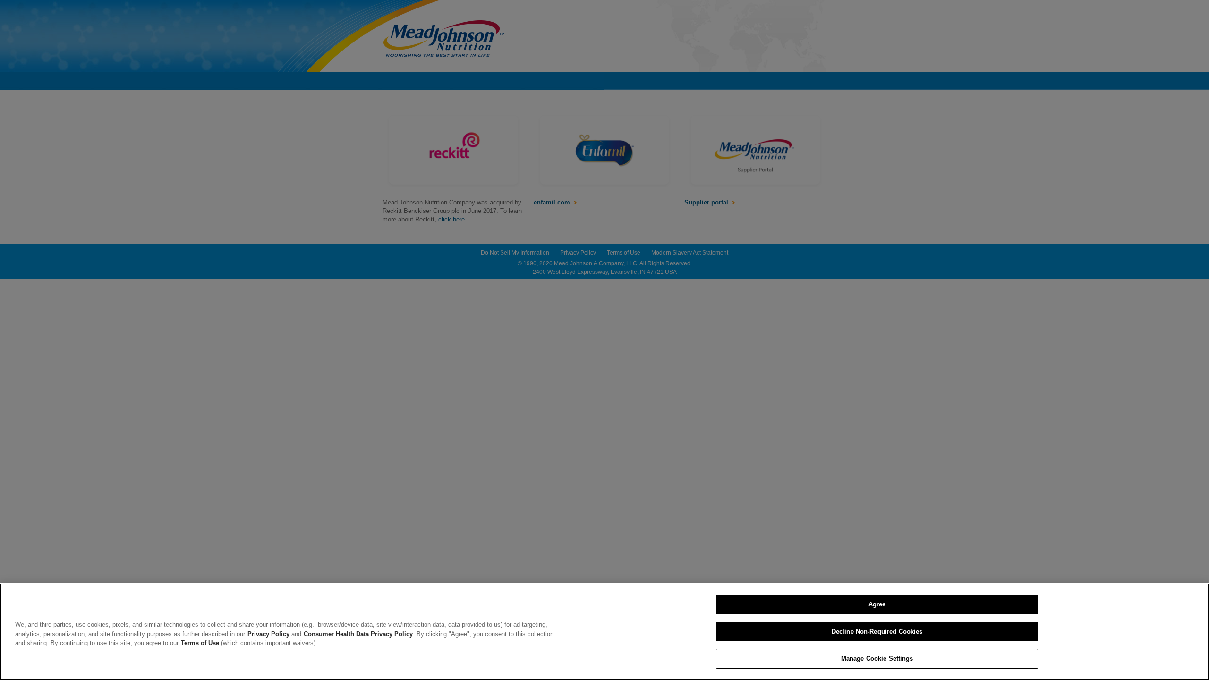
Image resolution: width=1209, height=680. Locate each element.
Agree (877, 604)
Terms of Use (200, 642)
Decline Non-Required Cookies (877, 631)
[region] (604, 631)
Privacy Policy (268, 634)
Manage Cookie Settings (877, 658)
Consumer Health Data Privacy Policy (358, 634)
